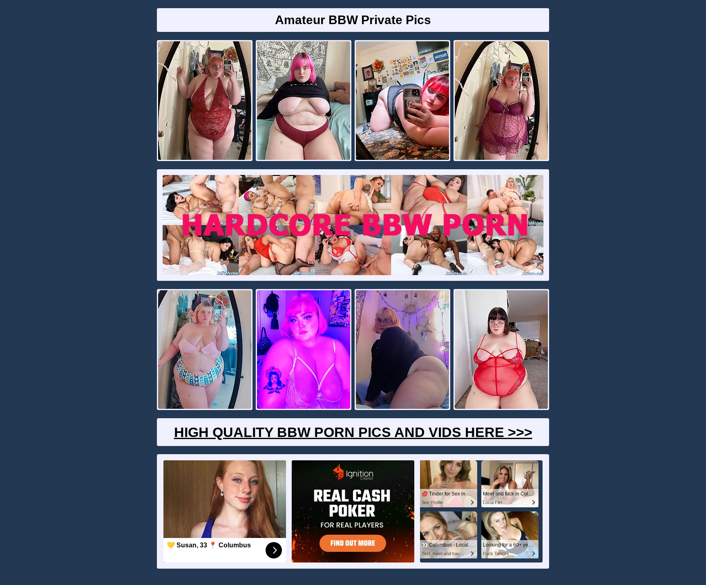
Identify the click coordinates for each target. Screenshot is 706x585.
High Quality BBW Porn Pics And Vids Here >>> (353, 432)
